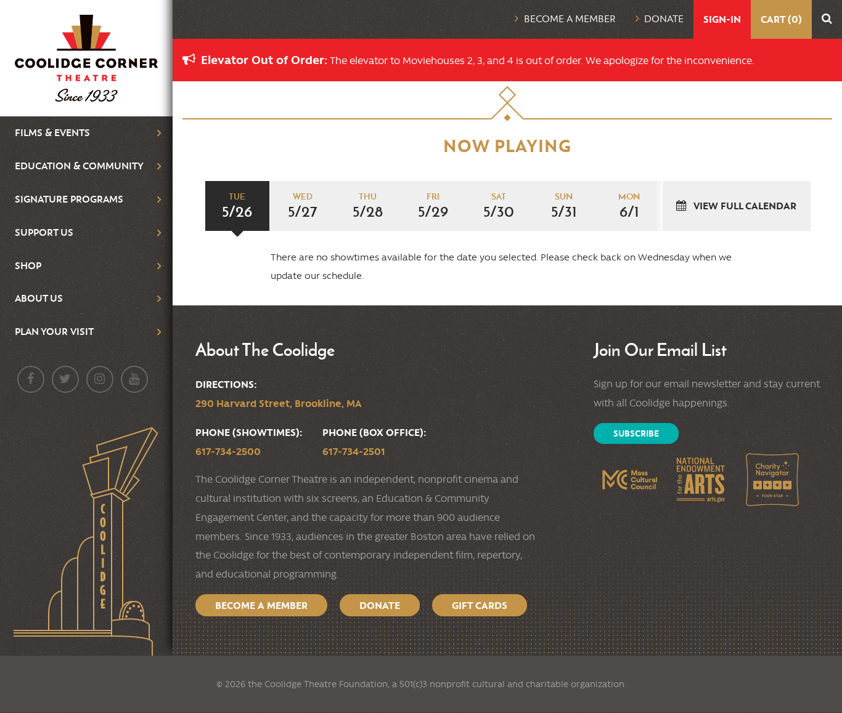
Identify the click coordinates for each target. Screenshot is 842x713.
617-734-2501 (353, 451)
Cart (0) (781, 19)
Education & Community (79, 166)
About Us (39, 298)
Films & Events (52, 133)
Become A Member (261, 605)
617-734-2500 (228, 451)
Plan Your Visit (54, 331)
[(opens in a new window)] (629, 479)
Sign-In (722, 19)
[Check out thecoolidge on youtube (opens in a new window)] (134, 379)
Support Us (44, 232)
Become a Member (570, 19)
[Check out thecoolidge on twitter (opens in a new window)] (65, 379)
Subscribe (636, 433)
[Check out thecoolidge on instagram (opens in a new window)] (100, 379)
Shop (28, 266)
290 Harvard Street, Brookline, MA (278, 403)
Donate (664, 19)
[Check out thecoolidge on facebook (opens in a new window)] (30, 379)
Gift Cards (479, 605)
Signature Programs (69, 199)
